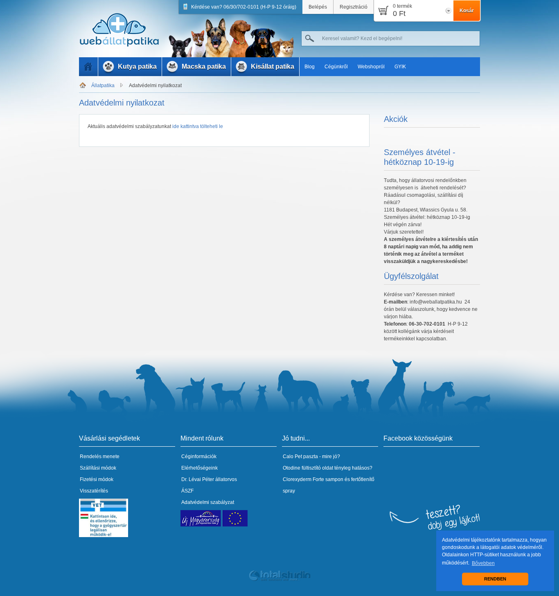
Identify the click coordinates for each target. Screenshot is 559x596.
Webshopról (371, 67)
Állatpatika (103, 85)
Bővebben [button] (483, 563)
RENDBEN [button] (495, 578)
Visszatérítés (94, 491)
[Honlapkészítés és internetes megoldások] (279, 580)
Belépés (318, 7)
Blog (309, 67)
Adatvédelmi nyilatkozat (155, 85)
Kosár (467, 10)
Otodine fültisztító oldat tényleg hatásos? (327, 468)
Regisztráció (353, 7)
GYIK (400, 67)
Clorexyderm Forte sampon (313, 479)
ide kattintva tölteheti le (197, 126)
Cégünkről (336, 67)
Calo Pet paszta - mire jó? (311, 456)
